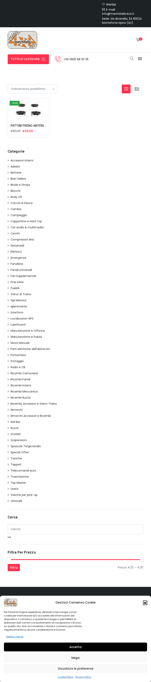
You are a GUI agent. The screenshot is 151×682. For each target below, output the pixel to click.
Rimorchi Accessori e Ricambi (31, 416)
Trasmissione (20, 477)
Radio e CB (18, 367)
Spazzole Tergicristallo (26, 446)
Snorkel (15, 434)
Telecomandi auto (23, 471)
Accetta (75, 647)
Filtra (14, 567)
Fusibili (15, 288)
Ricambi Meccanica (24, 391)
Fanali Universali (21, 270)
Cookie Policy (65, 677)
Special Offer (20, 452)
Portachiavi (18, 355)
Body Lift (16, 197)
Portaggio (17, 361)
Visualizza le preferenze (75, 669)
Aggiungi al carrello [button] (23, 110)
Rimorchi (17, 410)
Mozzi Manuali (20, 343)
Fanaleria (17, 264)
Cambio (16, 209)
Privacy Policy (83, 677)
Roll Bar (15, 422)
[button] (145, 603)
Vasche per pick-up (24, 495)
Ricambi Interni (21, 385)
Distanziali (17, 246)
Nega (75, 658)
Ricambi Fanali (20, 379)
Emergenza (18, 258)
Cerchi (15, 233)
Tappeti (16, 464)
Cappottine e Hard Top (26, 221)
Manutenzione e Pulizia (26, 337)
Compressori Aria (22, 239)
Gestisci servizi (14, 636)
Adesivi (15, 166)
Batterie (16, 173)
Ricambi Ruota (20, 398)
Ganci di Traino (21, 294)
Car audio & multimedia (27, 227)
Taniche (16, 458)
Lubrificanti (18, 325)
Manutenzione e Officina (28, 331)
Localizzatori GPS (22, 319)
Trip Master (18, 483)
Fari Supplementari (23, 276)
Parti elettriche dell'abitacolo (30, 349)
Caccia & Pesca (21, 203)
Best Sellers (18, 179)
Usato (14, 489)
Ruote (15, 428)
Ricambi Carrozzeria (24, 373)
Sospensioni (19, 440)
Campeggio (19, 215)
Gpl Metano (19, 300)
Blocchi (15, 191)
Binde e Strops (20, 185)
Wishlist (111, 4)
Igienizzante (19, 306)
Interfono (17, 312)
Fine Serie (17, 282)
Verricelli (16, 501)
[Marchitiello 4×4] (22, 40)
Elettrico (16, 252)
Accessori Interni (22, 160)
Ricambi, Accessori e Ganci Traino (34, 404)
